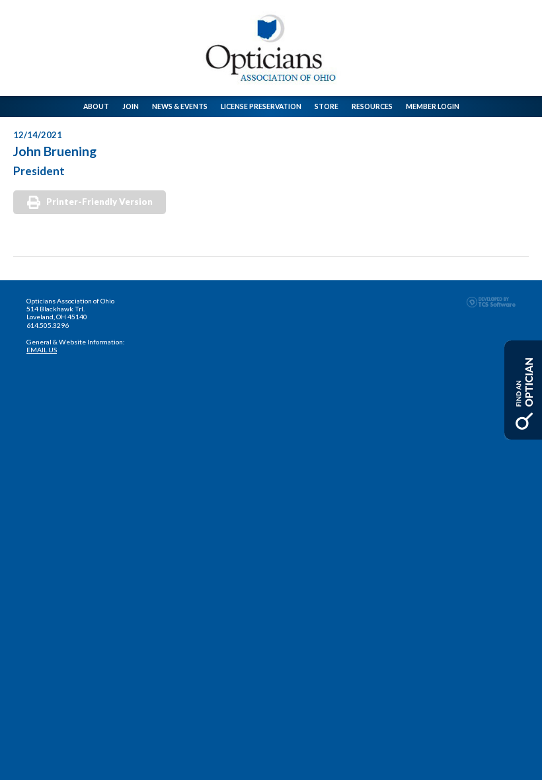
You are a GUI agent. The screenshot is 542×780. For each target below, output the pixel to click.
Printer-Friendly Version (99, 201)
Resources (372, 106)
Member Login (432, 106)
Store (326, 106)
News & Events (180, 106)
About (96, 106)
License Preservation (261, 106)
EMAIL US (41, 350)
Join (130, 106)
